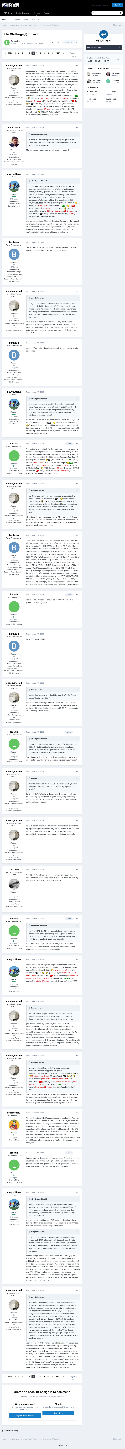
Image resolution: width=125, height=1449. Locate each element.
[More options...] (77, 65)
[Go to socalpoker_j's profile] (14, 1124)
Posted (35, 66)
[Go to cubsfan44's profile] (14, 141)
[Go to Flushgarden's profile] (108, 81)
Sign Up (118, 5)
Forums (5, 19)
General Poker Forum (34, 44)
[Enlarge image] (76, 95)
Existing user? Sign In (100, 5)
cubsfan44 (14, 127)
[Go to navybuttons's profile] (14, 186)
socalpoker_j (14, 1112)
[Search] (120, 13)
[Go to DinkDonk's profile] (14, 884)
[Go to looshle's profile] (7, 42)
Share (56, 42)
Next (58, 53)
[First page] (5, 53)
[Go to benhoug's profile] (14, 254)
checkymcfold (14, 65)
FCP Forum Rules (94, 47)
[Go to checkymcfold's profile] (14, 80)
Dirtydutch (116, 73)
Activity (47, 13)
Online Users (37, 19)
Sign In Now (58, 1413)
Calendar (16, 19)
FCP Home (8, 13)
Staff (26, 19)
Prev (10, 53)
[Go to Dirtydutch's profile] (108, 74)
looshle (17, 41)
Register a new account (25, 1416)
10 (48, 53)
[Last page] (63, 53)
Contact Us (62, 1445)
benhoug (14, 242)
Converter (36, 95)
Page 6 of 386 (73, 54)
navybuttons (14, 174)
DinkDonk (14, 869)
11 (52, 53)
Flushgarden (117, 80)
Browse (37, 13)
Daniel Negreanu (22, 13)
